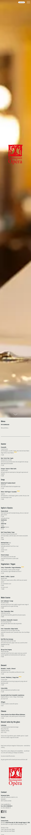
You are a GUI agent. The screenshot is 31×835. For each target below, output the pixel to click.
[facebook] (2, 812)
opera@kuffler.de (7, 804)
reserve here (21, 2)
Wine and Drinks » (5, 428)
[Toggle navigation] (28, 3)
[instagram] (5, 812)
